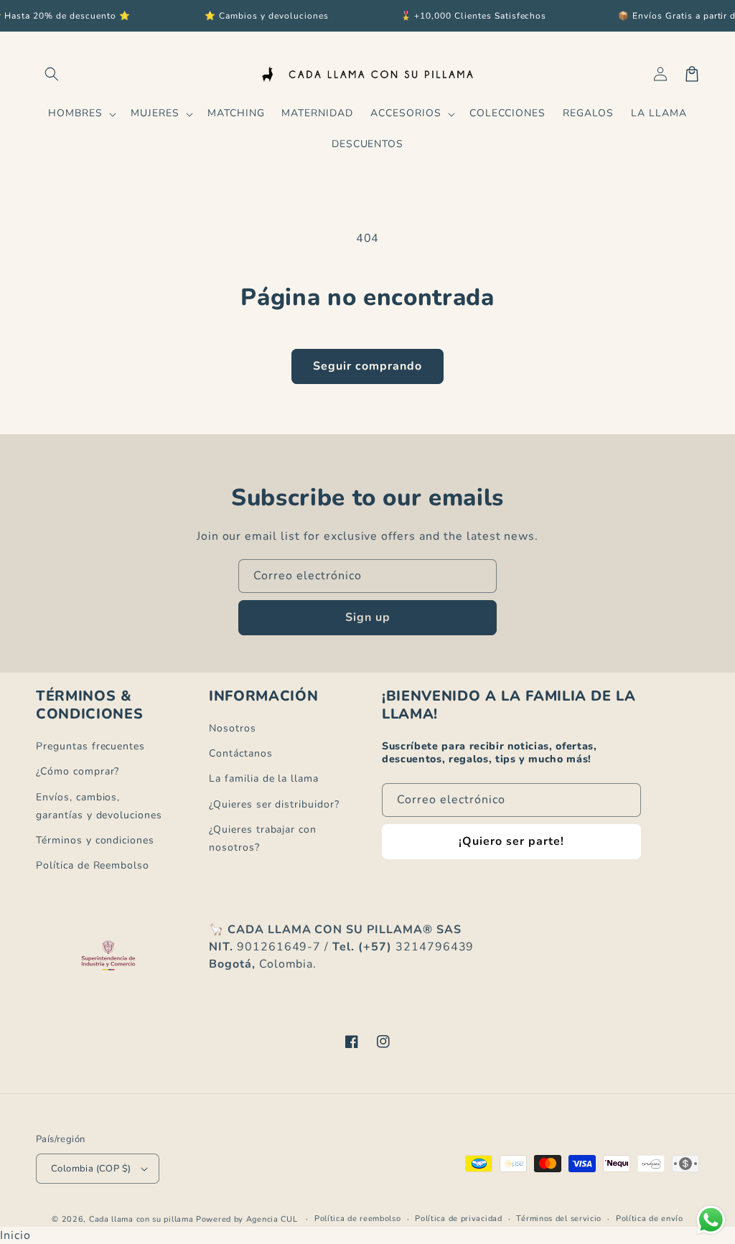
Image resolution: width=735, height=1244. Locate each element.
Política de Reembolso (92, 865)
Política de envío (649, 1218)
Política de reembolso (357, 1218)
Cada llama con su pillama (141, 1219)
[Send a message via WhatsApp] (711, 1220)
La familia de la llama (264, 778)
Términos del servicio (558, 1218)
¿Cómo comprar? (77, 771)
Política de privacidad (458, 1218)
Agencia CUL (272, 1219)
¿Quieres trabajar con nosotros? (263, 838)
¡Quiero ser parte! (511, 841)
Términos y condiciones (95, 840)
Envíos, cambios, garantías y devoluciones (99, 806)
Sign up (367, 617)
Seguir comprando (367, 366)
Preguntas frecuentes (90, 746)
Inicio (15, 1235)
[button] (51, 74)
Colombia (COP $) (91, 1168)
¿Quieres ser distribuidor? (274, 804)
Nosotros (232, 728)
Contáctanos (241, 753)
